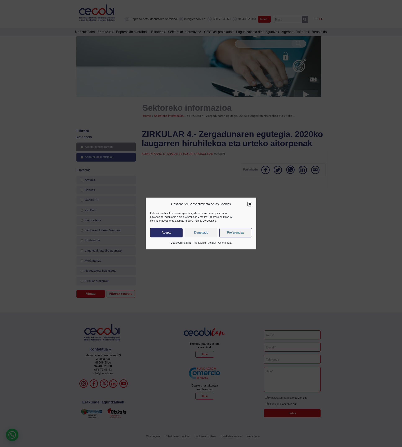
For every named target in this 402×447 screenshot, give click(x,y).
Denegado (201, 232)
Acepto (166, 232)
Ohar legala (225, 242)
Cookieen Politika (181, 242)
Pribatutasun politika (204, 242)
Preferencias (235, 232)
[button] (250, 204)
